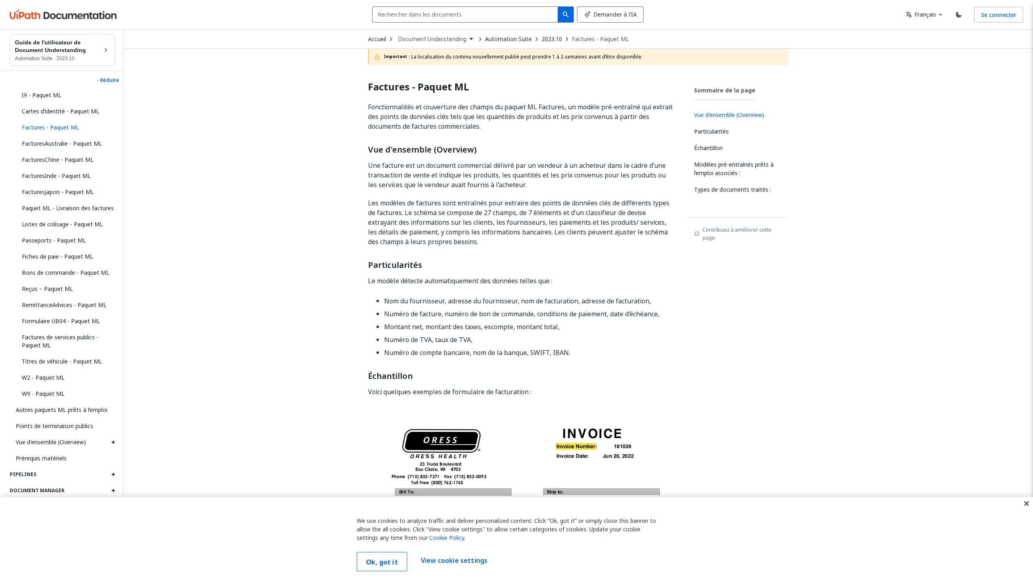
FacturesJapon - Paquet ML (58, 192)
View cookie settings (454, 561)
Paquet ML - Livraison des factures (68, 208)
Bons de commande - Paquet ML (65, 272)
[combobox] (467, 14)
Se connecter (998, 14)
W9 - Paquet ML (43, 393)
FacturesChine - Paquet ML (58, 159)
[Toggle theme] (958, 14)
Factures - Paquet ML (600, 39)
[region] (516, 539)
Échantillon (390, 376)
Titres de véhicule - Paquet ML (62, 361)
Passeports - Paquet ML (54, 240)
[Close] (1026, 503)
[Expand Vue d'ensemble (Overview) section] (113, 442)
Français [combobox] (920, 14)
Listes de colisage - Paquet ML (62, 224)
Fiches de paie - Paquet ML (57, 256)
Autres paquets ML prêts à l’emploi (61, 409)
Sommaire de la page (724, 90)
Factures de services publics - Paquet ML (60, 341)
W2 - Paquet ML (43, 377)
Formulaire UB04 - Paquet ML (61, 321)
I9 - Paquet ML (41, 95)
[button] (65, 127)
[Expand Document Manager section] (113, 490)
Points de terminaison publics (54, 426)
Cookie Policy (446, 537)
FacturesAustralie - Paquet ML (62, 143)
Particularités (395, 265)
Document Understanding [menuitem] (432, 39)
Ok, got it (382, 562)
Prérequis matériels (41, 458)
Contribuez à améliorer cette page (737, 234)
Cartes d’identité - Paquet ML (60, 111)
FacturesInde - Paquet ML (56, 175)
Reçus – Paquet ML (47, 288)
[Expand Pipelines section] (113, 474)
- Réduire (108, 80)
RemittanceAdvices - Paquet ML (64, 305)
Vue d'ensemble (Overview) (51, 442)
